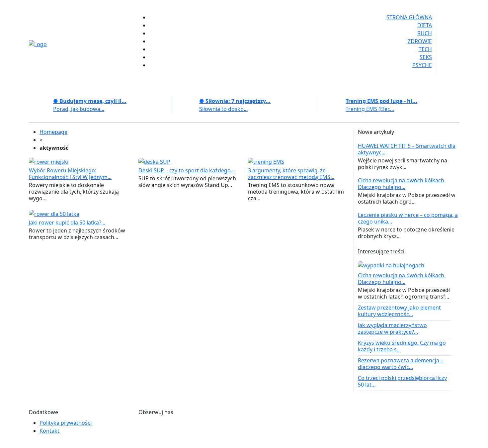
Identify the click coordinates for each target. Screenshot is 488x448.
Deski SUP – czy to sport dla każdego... (186, 170)
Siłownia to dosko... (223, 109)
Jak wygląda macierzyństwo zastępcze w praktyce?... (392, 328)
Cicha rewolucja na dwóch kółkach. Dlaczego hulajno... (402, 184)
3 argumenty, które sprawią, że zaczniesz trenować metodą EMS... (291, 174)
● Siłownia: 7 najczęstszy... (235, 101)
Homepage (53, 131)
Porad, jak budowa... (78, 109)
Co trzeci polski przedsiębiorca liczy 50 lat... (402, 381)
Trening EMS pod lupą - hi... (381, 101)
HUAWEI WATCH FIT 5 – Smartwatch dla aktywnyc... (406, 149)
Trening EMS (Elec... (370, 109)
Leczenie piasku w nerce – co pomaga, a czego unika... (408, 218)
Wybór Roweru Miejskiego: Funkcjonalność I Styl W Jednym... (70, 174)
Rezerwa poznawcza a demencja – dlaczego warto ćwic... (400, 364)
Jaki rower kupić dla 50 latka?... (67, 222)
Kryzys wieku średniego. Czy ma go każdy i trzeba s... (402, 346)
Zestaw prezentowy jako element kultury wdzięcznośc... (399, 311)
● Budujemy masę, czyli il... (89, 101)
